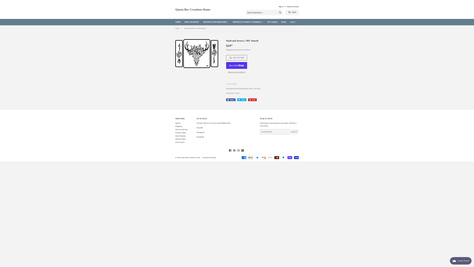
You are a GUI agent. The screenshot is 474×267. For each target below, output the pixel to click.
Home (178, 22)
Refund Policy (180, 139)
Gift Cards (272, 22)
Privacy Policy (180, 133)
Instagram (201, 132)
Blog (283, 22)
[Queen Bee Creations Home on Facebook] (230, 151)
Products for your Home (215, 22)
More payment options (236, 72)
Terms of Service (181, 130)
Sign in (281, 7)
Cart (293, 12)
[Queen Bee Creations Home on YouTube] (242, 151)
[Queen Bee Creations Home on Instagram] (238, 151)
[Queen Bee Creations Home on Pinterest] (234, 151)
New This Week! (192, 22)
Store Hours (179, 142)
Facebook (200, 137)
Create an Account (293, 7)
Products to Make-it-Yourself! (247, 22)
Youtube (200, 128)
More (292, 22)
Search (178, 123)
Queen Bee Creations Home (192, 9)
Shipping (229, 50)
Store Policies (180, 136)
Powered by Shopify (209, 157)
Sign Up (294, 132)
